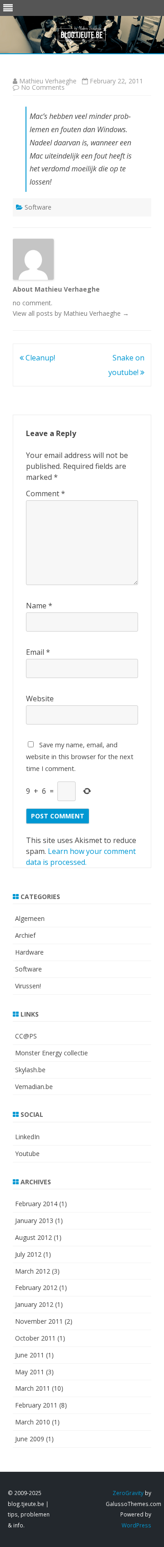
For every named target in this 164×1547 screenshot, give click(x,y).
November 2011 (39, 1321)
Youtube (27, 1153)
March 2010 (32, 1422)
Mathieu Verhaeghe (48, 81)
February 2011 (36, 1405)
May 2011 (29, 1371)
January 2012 (34, 1304)
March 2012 (32, 1271)
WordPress (136, 1525)
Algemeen (30, 918)
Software (38, 207)
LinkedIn (27, 1136)
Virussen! (28, 986)
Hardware (29, 952)
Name (39, 606)
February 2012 (36, 1287)
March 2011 (32, 1388)
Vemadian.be (34, 1086)
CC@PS (26, 1036)
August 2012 (33, 1237)
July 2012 (28, 1254)
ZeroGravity (128, 1492)
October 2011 (35, 1338)
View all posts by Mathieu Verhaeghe (71, 313)
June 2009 (29, 1438)
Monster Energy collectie (51, 1052)
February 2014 (36, 1203)
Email (38, 652)
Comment (45, 493)
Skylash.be (30, 1069)
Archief (25, 935)
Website (40, 699)
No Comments (43, 87)
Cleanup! (39, 358)
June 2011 (29, 1355)
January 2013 (34, 1220)
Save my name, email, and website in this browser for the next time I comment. (79, 756)
